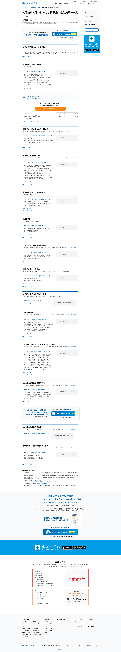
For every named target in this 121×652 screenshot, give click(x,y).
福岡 (51, 630)
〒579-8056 (35, 452)
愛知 (46, 632)
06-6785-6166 (27, 303)
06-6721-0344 (27, 234)
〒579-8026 (36, 390)
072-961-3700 (27, 261)
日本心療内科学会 (36, 480)
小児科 (23, 626)
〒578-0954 (35, 319)
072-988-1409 (27, 461)
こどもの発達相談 (26, 630)
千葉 (46, 630)
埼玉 (46, 628)
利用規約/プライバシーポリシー (63, 645)
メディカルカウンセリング (62, 619)
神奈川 (46, 626)
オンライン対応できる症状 (31, 121)
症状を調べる (82, 3)
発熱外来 (24, 621)
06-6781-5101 (27, 372)
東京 (46, 624)
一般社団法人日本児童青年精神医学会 (47, 482)
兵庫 (51, 624)
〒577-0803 (38, 136)
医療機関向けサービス (93, 619)
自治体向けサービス (92, 622)
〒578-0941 (37, 276)
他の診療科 (73, 247)
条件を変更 (91, 30)
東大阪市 (38, 7)
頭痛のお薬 (35, 626)
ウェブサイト (27, 56)
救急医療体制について (27, 26)
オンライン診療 (58, 3)
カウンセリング (74, 3)
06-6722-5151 (27, 208)
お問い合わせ (89, 1)
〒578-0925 (36, 252)
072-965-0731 (27, 333)
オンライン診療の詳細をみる (50, 109)
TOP (23, 7)
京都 (51, 626)
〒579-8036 (36, 434)
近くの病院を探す (28, 7)
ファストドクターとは (92, 3)
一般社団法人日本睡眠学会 (42, 483)
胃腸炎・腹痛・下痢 (26, 634)
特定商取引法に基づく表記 (78, 645)
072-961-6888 (27, 283)
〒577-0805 (37, 162)
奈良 (51, 628)
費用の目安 (70, 537)
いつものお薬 (36, 624)
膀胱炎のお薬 (36, 630)
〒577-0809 (37, 199)
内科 (23, 624)
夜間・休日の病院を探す (77, 626)
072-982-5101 (27, 436)
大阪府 (34, 7)
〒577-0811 (36, 225)
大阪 (51, 621)
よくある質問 (83, 1)
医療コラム (74, 624)
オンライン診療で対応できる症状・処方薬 (65, 37)
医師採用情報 (91, 626)
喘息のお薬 (35, 628)
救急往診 (66, 3)
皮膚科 (34, 621)
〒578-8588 (37, 351)
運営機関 (95, 1)
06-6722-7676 (27, 145)
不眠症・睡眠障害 (26, 632)
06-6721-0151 (27, 181)
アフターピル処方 (37, 634)
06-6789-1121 (27, 89)
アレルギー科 (25, 636)
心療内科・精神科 (26, 628)
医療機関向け (76, 1)
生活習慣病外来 (36, 632)
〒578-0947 (36, 71)
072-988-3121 (27, 399)
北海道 (46, 621)
